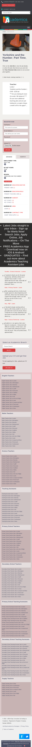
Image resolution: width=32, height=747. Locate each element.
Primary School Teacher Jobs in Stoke (10, 559)
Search (23, 156)
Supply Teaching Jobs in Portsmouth (10, 687)
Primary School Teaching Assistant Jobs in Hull (12, 622)
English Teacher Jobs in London (9, 380)
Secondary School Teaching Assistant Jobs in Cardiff (14, 652)
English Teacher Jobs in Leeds (9, 400)
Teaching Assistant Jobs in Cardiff (9, 501)
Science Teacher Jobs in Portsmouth (10, 479)
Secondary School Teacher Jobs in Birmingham (13, 571)
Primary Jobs (9, 187)
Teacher (13, 84)
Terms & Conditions (8, 729)
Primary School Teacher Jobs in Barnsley (11, 535)
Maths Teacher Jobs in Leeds (8, 438)
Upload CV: (7, 143)
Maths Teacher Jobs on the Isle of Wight (11, 436)
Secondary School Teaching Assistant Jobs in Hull (13, 660)
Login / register (8, 5)
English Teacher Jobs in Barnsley (9, 384)
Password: (7, 137)
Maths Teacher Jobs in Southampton (10, 444)
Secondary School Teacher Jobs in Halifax (11, 583)
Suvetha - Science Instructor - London (15, 271)
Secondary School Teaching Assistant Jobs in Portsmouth (15, 671)
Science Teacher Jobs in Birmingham (10, 458)
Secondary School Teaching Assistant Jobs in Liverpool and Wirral (15, 668)
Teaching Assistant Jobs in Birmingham (11, 495)
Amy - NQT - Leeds (10, 303)
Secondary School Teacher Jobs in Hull (11, 584)
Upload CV (9, 367)
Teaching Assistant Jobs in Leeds (9, 513)
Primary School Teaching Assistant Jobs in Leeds (13, 626)
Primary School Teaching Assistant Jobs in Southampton (15, 633)
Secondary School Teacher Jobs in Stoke (11, 596)
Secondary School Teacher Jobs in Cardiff (11, 577)
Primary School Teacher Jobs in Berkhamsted (12, 537)
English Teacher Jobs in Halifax (9, 394)
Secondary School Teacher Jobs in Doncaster (12, 579)
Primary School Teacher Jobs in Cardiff (11, 539)
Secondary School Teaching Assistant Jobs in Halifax (14, 620)
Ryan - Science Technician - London (15, 319)
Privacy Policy (25, 726)
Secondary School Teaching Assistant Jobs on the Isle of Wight (15, 663)
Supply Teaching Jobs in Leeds (9, 691)
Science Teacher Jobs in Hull (8, 471)
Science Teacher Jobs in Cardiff (9, 464)
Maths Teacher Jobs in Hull (8, 434)
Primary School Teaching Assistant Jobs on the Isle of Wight (15, 624)
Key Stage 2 (9, 202)
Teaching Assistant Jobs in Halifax (9, 507)
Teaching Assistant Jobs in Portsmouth (11, 517)
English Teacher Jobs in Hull (8, 396)
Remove (5, 164)
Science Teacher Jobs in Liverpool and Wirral (12, 477)
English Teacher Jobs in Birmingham (10, 382)
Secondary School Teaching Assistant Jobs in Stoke (14, 674)
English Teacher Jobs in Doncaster (10, 390)
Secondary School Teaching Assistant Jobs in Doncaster (15, 654)
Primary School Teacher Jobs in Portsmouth (12, 555)
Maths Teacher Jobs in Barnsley (9, 422)
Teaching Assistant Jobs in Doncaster (10, 503)
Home (4, 31)
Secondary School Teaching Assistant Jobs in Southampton (15, 672)
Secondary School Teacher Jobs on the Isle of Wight (14, 586)
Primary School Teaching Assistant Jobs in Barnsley (14, 610)
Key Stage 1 (9, 200)
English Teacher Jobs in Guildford (9, 392)
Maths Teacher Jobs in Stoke (8, 446)
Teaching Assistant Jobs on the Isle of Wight (12, 511)
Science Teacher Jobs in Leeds (9, 475)
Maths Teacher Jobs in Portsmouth (10, 442)
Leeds (7, 208)
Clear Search (8, 181)
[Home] (16, 19)
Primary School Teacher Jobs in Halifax (11, 545)
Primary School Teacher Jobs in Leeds (10, 551)
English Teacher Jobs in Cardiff (9, 388)
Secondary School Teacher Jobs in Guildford (12, 581)
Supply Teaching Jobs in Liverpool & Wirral (11, 689)
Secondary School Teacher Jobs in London (11, 569)
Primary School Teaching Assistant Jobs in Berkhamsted (15, 612)
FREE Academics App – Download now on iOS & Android (16, 249)
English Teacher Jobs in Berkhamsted (10, 386)
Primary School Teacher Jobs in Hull (10, 547)
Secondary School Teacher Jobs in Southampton (13, 594)
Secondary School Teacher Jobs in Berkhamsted (13, 575)
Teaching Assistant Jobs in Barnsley (10, 497)
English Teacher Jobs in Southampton (10, 406)
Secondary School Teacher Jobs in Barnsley (12, 573)
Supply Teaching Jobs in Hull (8, 695)
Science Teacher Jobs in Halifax (9, 470)
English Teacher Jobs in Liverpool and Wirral (12, 402)
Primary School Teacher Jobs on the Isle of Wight (13, 549)
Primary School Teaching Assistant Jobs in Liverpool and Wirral (15, 629)
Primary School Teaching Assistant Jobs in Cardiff (13, 614)
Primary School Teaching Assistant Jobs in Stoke (13, 635)
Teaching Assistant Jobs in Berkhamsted (11, 499)
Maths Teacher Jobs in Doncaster (9, 428)
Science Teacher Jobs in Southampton (11, 481)
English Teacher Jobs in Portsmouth (10, 404)
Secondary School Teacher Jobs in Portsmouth (12, 592)
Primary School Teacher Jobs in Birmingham (12, 533)
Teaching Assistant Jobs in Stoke (9, 521)
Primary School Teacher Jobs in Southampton (12, 557)
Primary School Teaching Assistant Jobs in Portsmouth (14, 631)
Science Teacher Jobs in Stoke (9, 483)
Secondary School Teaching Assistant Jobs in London (14, 644)
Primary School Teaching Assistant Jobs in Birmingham (14, 608)
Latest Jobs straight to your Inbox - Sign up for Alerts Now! (16, 228)
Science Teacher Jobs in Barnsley (9, 460)
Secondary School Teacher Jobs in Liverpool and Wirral (14, 590)
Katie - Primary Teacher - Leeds (13, 287)
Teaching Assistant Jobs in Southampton (11, 519)
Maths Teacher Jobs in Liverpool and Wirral (11, 440)
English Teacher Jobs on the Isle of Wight (11, 398)
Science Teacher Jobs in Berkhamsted (11, 462)
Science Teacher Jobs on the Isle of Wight (11, 473)
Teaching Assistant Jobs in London (10, 493)
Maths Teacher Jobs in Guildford (9, 430)
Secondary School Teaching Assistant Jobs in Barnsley (14, 648)
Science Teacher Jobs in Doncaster (10, 466)
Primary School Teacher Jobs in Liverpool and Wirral (14, 553)
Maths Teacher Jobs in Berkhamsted (10, 424)
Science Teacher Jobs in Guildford (9, 468)
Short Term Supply (11, 215)
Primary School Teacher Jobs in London (11, 531)
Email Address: (8, 131)
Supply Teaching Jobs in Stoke (9, 683)
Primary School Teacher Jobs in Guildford (11, 543)
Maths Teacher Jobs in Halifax (9, 432)
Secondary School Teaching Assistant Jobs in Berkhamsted (15, 650)
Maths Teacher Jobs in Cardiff (9, 426)
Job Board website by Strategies (11, 726)
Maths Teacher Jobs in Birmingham (10, 420)
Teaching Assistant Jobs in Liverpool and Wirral (12, 515)
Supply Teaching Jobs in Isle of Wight (10, 693)
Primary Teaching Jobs (12, 194)
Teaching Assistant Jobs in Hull (9, 509)
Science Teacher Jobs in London (9, 456)
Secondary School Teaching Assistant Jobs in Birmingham (15, 646)
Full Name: (7, 124)
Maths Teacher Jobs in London (9, 418)
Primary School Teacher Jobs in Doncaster (11, 541)
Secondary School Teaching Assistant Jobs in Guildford (14, 618)
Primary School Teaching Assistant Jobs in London (13, 606)
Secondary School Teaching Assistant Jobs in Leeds (14, 665)
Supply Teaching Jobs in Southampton (10, 685)
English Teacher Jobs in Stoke (9, 408)
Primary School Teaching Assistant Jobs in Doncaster (14, 616)
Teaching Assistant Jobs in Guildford (10, 505)
